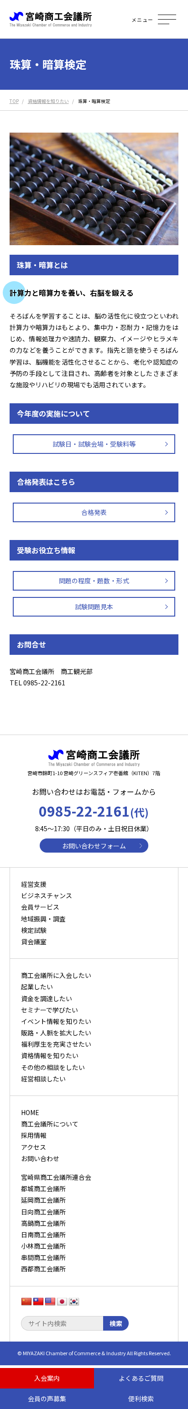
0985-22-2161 (94, 811)
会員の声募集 (47, 1398)
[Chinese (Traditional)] (38, 1301)
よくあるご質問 (141, 1378)
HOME (30, 1112)
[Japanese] (62, 1301)
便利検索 (141, 1398)
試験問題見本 (94, 606)
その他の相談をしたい (53, 1067)
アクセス (33, 1147)
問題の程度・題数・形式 (94, 580)
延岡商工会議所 (43, 1199)
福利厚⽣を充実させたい (56, 1044)
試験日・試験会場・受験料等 (94, 443)
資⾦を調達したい (46, 998)
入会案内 (47, 1378)
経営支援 (34, 884)
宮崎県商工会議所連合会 (56, 1177)
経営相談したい (43, 1078)
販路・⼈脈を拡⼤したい (56, 1032)
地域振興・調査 (43, 918)
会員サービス (40, 906)
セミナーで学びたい (49, 1009)
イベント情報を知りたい (56, 1021)
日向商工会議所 (43, 1211)
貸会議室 (34, 941)
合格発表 (94, 512)
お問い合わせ (40, 1158)
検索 (116, 1323)
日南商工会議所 (43, 1234)
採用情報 (34, 1135)
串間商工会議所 (43, 1257)
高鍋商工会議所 (43, 1223)
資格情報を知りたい (49, 1055)
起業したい (37, 986)
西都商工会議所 (43, 1268)
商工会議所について (49, 1123)
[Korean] (73, 1301)
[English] (50, 1301)
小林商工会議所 (43, 1245)
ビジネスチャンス (46, 895)
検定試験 (34, 930)
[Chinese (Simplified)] (26, 1301)
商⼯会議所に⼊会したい (56, 975)
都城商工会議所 (43, 1188)
